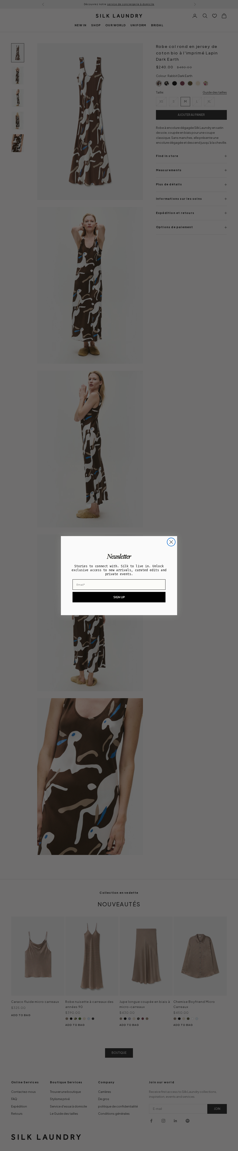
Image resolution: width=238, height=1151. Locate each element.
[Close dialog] (171, 542)
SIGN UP (119, 597)
